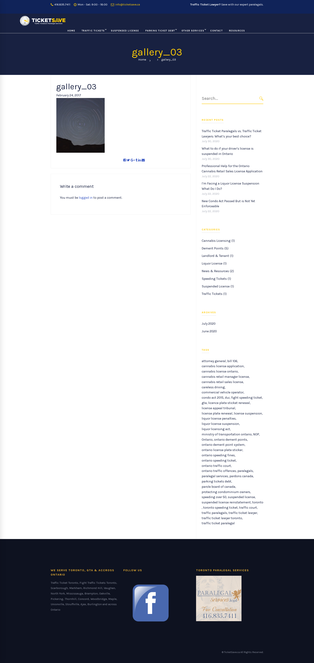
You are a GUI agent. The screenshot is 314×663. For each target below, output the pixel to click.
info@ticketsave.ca (127, 4)
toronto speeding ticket (220, 508)
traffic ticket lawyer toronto (222, 518)
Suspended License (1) (218, 286)
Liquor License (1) (214, 263)
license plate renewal (217, 413)
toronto (257, 502)
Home (142, 59)
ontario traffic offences (219, 471)
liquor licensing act (216, 429)
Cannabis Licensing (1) (218, 241)
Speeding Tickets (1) (216, 279)
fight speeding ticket (246, 398)
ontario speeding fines (218, 455)
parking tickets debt (216, 481)
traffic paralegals (214, 513)
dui (227, 398)
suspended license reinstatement (226, 502)
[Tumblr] (136, 160)
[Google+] (133, 160)
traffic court (248, 508)
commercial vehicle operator (222, 392)
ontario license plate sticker (222, 450)
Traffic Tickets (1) (214, 294)
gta (204, 403)
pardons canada (241, 476)
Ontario (207, 440)
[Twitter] (128, 160)
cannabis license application (223, 366)
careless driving (213, 387)
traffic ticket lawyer (243, 513)
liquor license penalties (219, 418)
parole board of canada (218, 487)
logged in (86, 198)
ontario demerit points (230, 440)
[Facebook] (124, 160)
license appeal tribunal (218, 408)
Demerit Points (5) (215, 248)
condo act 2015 (213, 398)
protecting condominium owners (226, 492)
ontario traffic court (216, 466)
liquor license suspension (220, 424)
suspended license (241, 497)
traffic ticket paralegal (218, 523)
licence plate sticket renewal (229, 403)
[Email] (143, 160)
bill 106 (232, 361)
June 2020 (209, 331)
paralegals (245, 471)
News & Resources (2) (218, 271)
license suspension (248, 413)
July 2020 (209, 324)
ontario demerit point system (223, 445)
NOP (256, 434)
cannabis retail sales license (222, 382)
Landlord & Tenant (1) (217, 256)
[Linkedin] (139, 160)
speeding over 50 (214, 497)
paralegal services (215, 476)
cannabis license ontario (220, 371)
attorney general (214, 361)
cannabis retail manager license (225, 377)
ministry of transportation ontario (227, 434)
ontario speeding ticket (219, 460)
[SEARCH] (261, 98)
